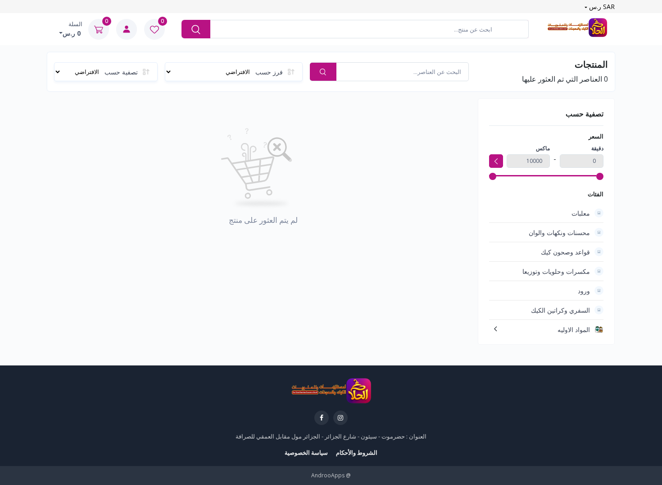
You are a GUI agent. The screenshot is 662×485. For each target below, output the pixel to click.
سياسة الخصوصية (306, 452)
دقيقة (597, 148)
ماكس (543, 148)
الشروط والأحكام (356, 452)
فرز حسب (269, 72)
